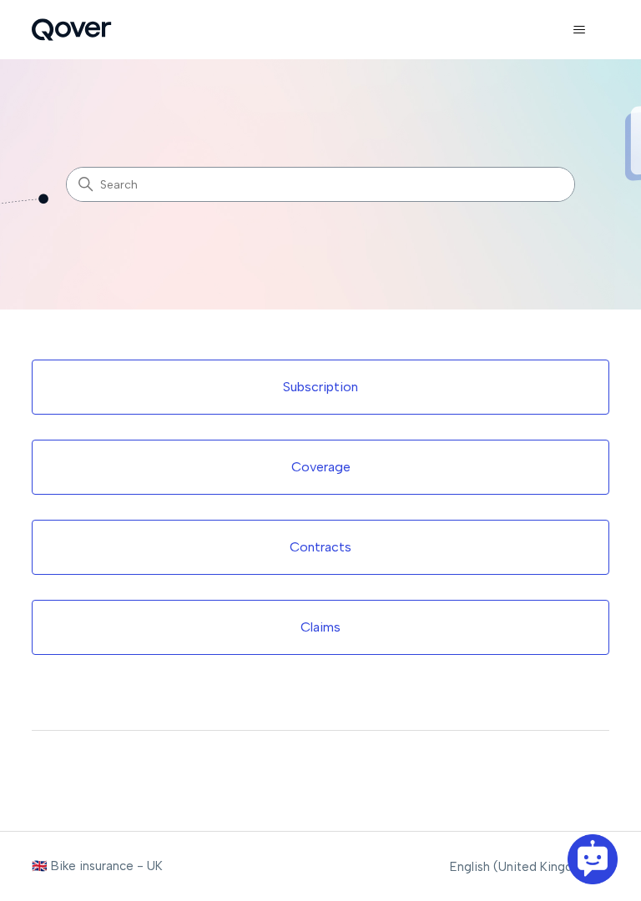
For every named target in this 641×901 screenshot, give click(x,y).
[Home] (71, 29)
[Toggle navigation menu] (579, 30)
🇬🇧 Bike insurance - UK (97, 865)
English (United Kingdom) (524, 867)
